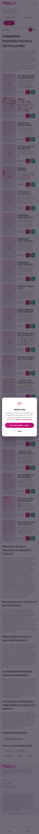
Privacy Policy (27, 419)
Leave (19, 431)
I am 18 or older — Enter (19, 425)
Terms (18, 419)
